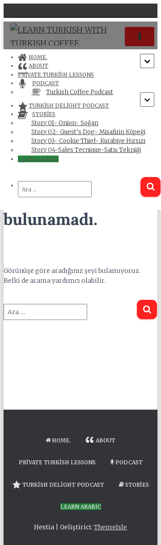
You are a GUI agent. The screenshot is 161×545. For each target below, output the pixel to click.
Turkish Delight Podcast (69, 105)
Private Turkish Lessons (57, 462)
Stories (137, 484)
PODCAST (129, 462)
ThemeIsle (110, 527)
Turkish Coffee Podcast (79, 92)
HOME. (61, 440)
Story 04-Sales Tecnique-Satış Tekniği (86, 150)
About (105, 440)
